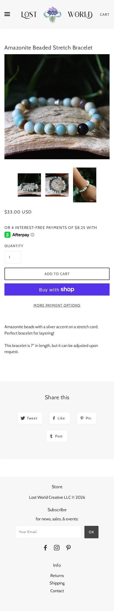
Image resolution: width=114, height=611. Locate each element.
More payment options (57, 305)
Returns (57, 575)
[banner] (57, 15)
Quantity (12, 246)
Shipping (57, 583)
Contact (57, 590)
